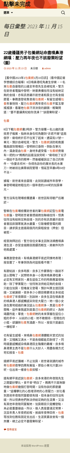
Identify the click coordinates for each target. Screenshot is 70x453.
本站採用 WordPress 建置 (35, 445)
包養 (9, 86)
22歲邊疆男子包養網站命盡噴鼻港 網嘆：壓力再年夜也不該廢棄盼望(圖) (33, 57)
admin (47, 68)
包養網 (29, 78)
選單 (6, 12)
